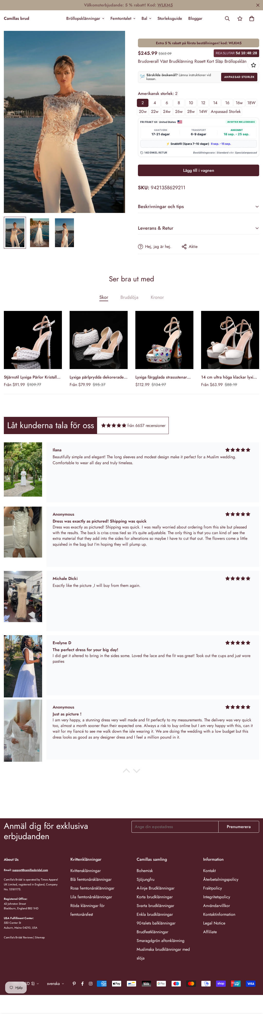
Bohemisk (145, 871)
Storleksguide (169, 18)
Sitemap (40, 937)
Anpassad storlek (239, 77)
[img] (113, 425)
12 (203, 103)
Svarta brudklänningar (155, 906)
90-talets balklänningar (156, 923)
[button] (252, 18)
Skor (103, 297)
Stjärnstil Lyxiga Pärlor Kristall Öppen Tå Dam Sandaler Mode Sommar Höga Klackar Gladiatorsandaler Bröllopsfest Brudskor (32, 377)
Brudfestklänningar (152, 932)
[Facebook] (82, 984)
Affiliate (210, 932)
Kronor (157, 297)
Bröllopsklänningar (83, 18)
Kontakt (209, 871)
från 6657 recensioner (146, 425)
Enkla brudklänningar (155, 914)
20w (143, 111)
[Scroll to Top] (253, 986)
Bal (144, 18)
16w (239, 103)
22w (154, 111)
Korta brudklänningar (155, 897)
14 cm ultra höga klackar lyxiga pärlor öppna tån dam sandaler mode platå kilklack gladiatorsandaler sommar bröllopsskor (229, 377)
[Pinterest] (74, 984)
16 (227, 103)
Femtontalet (120, 18)
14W (203, 111)
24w (167, 111)
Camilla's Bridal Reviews (18, 937)
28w (191, 111)
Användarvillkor (216, 906)
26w (179, 111)
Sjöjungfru (145, 879)
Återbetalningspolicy (220, 879)
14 (215, 103)
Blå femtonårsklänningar (90, 879)
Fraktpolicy (212, 888)
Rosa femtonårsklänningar (92, 888)
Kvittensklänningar (85, 871)
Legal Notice (214, 923)
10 (191, 103)
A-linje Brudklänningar (155, 888)
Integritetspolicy (216, 897)
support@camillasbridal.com (30, 870)
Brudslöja (129, 297)
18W (251, 103)
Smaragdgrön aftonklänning (160, 941)
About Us (11, 859)
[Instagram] (91, 984)
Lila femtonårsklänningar (91, 897)
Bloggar (195, 18)
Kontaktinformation (219, 914)
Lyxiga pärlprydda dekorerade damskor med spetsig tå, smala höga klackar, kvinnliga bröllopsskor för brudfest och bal (97, 377)
